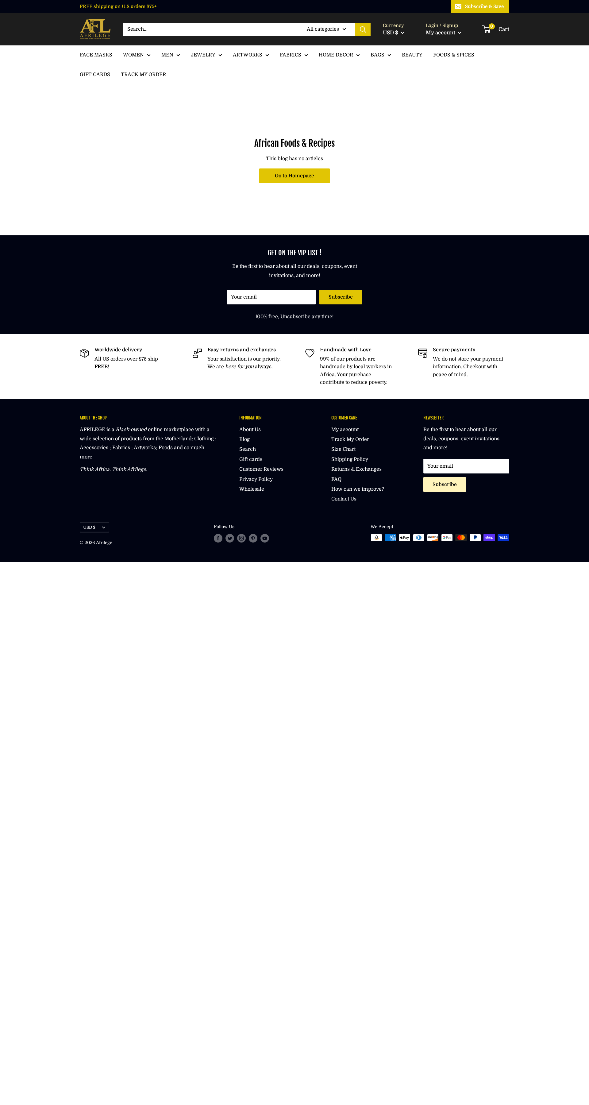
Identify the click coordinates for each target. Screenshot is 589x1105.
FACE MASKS (96, 55)
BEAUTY (412, 55)
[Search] (363, 29)
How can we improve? (357, 489)
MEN (167, 55)
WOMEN (133, 55)
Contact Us (343, 499)
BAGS (377, 55)
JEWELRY (203, 55)
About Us (250, 429)
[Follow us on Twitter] (229, 538)
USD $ (89, 527)
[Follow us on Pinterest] (253, 538)
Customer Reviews (261, 469)
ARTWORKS (247, 55)
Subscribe (341, 297)
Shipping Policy (349, 459)
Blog (244, 439)
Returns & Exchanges (356, 469)
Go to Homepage (294, 176)
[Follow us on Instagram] (241, 538)
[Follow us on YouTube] (264, 538)
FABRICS (290, 55)
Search (247, 449)
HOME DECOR (336, 55)
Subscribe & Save (484, 6)
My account (441, 33)
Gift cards (250, 459)
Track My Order (350, 439)
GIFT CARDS (95, 74)
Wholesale (251, 489)
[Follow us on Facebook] (218, 538)
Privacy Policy (256, 479)
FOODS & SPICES (453, 55)
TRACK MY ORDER (143, 74)
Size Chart (343, 449)
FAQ (336, 479)
